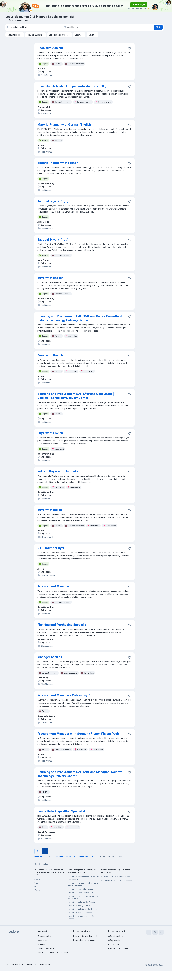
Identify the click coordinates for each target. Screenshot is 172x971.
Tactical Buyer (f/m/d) (52, 201)
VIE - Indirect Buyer (50, 548)
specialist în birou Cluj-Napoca (80, 913)
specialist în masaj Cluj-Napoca (80, 892)
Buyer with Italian (49, 510)
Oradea (37, 890)
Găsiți (158, 27)
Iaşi (35, 886)
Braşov (37, 879)
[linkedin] (161, 932)
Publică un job (139, 4)
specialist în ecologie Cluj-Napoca (81, 905)
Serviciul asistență (46, 948)
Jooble (162, 965)
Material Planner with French (57, 163)
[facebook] (148, 932)
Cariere (41, 944)
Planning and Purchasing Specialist (62, 624)
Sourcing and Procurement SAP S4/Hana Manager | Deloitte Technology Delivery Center (79, 774)
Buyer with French (50, 355)
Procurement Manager (53, 586)
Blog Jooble (113, 944)
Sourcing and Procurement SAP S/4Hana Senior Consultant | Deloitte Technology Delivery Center (80, 318)
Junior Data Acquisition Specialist (61, 811)
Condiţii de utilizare (15, 964)
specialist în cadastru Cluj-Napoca (81, 902)
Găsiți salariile (114, 940)
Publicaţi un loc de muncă (84, 940)
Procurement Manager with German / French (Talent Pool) (78, 733)
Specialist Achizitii (50, 48)
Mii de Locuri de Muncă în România (53, 952)
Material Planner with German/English (64, 124)
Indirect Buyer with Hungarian (58, 471)
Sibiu (36, 883)
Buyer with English (50, 278)
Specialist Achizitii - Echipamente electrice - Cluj (71, 86)
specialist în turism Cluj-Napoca (80, 889)
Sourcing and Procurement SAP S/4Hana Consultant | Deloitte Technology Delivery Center (75, 396)
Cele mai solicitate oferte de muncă (115, 877)
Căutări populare (41, 864)
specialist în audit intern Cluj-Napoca (82, 909)
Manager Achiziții (49, 657)
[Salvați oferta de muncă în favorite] (129, 48)
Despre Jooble (44, 936)
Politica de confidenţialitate (39, 964)
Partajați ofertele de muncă (85, 936)
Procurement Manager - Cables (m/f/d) (65, 695)
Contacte (42, 940)
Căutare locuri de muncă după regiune (116, 880)
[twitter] (155, 932)
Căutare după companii (118, 948)
